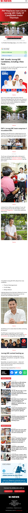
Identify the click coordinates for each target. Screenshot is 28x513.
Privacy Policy (14, 504)
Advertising (14, 500)
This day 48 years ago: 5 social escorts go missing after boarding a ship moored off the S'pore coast (19, 393)
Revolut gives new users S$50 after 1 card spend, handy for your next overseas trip (18, 431)
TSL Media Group (19, 510)
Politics (20, 36)
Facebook (18, 368)
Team (14, 505)
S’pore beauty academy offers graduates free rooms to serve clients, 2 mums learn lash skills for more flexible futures (19, 457)
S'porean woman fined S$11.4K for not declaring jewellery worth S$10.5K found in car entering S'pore (19, 418)
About (14, 501)
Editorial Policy (15, 502)
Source (14, 95)
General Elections (9, 36)
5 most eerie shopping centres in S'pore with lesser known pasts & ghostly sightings (19, 409)
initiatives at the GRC (17, 159)
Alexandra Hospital (16, 157)
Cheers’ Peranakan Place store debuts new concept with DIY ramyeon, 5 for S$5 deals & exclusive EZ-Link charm (19, 440)
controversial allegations (7, 210)
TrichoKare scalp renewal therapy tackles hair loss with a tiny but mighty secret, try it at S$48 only (19, 448)
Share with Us (8, 491)
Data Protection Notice (15, 503)
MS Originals (15, 36)
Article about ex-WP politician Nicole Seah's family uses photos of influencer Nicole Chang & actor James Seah (18, 384)
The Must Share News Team (9, 42)
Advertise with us (19, 491)
